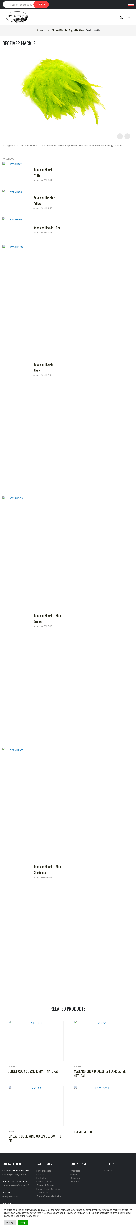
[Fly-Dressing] (17, 17)
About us (75, 1181)
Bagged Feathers (76, 30)
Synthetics (42, 1192)
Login (127, 16)
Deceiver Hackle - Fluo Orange (47, 618)
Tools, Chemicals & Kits (48, 1196)
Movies (74, 1174)
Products (47, 30)
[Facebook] (105, 1175)
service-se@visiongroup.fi (15, 1185)
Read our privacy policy (26, 1215)
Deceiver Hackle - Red (47, 227)
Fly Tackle (41, 1178)
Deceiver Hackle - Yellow (44, 200)
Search (41, 4)
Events (108, 1170)
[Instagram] (110, 1175)
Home (39, 30)
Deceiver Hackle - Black (44, 367)
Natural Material (60, 30)
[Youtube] (114, 1175)
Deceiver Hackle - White (44, 172)
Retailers (75, 1178)
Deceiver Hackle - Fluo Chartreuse (47, 869)
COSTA (40, 1174)
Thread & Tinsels (45, 1185)
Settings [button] (10, 1222)
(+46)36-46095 (10, 1196)
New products (43, 1170)
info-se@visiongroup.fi (14, 1174)
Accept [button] (23, 1222)
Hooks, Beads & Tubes (48, 1188)
